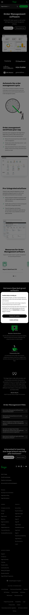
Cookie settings (14, 319)
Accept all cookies (14, 316)
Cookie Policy (16, 309)
